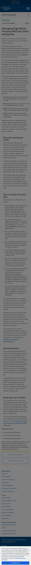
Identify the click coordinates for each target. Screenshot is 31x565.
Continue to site (15, 563)
